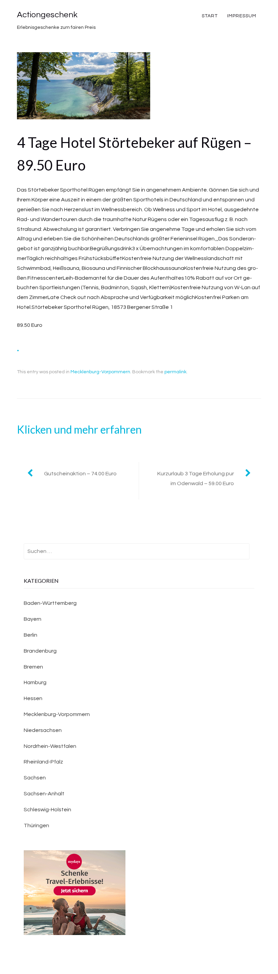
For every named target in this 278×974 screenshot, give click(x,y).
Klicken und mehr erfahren (79, 429)
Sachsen (35, 777)
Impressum (241, 16)
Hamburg (35, 682)
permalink (175, 372)
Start (210, 16)
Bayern (32, 619)
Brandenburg (40, 651)
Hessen (33, 698)
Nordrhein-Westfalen (50, 746)
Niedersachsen (43, 730)
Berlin (30, 635)
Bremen (33, 667)
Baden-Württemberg (50, 603)
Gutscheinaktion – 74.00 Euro (80, 473)
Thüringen (36, 825)
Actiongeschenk (47, 15)
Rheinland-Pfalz (43, 761)
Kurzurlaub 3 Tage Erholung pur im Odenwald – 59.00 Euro (195, 478)
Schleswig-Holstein (47, 809)
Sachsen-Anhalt (44, 793)
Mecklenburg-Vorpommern (100, 372)
